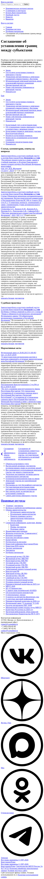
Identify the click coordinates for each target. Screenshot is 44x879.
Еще (2, 96)
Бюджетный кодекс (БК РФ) (17, 567)
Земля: (8, 70)
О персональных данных (16, 595)
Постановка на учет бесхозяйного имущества (24, 485)
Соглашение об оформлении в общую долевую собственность (9, 454)
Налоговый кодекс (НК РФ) (17, 561)
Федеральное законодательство (22, 512)
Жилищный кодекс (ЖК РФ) (17, 559)
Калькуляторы (11, 540)
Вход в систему (7, 2)
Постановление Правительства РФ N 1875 (23, 614)
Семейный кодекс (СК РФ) (16, 578)
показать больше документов (12, 298)
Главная (9, 27)
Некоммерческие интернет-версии (19, 8)
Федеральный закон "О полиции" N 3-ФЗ (22, 603)
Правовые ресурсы (13, 29)
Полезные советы (17, 529)
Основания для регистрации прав (19, 142)
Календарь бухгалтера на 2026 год (19, 610)
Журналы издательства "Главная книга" (22, 533)
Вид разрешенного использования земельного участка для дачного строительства (24, 471)
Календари (14, 525)
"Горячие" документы (14, 506)
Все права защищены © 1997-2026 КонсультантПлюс (14, 861)
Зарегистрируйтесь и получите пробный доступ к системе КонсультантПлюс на (20, 157)
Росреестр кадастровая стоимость (19, 136)
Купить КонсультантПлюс (16, 13)
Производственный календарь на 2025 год (23, 584)
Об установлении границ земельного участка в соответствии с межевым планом (24, 128)
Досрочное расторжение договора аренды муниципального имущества (22, 475)
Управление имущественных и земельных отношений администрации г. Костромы (22, 78)
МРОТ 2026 (10, 586)
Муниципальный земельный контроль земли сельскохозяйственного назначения (24, 82)
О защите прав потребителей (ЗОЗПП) (21, 590)
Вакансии (9, 19)
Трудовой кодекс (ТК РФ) (16, 563)
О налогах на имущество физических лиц (22, 597)
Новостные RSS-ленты (15, 546)
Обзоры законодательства (16, 510)
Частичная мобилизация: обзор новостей (22, 612)
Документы (10, 550)
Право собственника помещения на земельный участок (20, 88)
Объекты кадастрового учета (17, 464)
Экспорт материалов (14, 548)
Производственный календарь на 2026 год (23, 601)
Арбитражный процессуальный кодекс (21, 569)
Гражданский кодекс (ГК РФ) (17, 556)
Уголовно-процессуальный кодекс (19, 582)
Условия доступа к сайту (17, 871)
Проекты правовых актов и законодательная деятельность (22, 517)
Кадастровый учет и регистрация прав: (21, 125)
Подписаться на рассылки (16, 542)
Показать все (11, 92)
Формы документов (18, 527)
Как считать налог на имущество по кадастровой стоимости (20, 492)
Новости (9, 17)
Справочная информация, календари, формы (24, 523)
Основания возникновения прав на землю (22, 479)
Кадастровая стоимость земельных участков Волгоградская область (23, 132)
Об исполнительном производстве (19, 593)
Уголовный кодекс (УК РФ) (17, 565)
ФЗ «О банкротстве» (14, 588)
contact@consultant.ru (9, 624)
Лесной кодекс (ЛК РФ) (15, 576)
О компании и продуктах (16, 11)
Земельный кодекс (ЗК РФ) (16, 573)
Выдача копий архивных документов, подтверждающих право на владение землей (23, 467)
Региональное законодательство (23, 514)
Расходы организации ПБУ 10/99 (19, 605)
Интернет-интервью (14, 535)
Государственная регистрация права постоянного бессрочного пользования (21, 488)
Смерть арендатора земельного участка (21, 496)
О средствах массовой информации (20, 599)
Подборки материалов (14, 31)
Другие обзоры (16, 521)
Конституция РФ (12, 571)
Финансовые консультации (16, 531)
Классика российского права (17, 538)
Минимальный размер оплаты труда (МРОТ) (24, 607)
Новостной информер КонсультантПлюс (22, 544)
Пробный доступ (12, 15)
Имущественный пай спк (16, 85)
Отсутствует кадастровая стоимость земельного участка (20, 73)
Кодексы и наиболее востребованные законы (24, 508)
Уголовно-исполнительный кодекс (19, 580)
